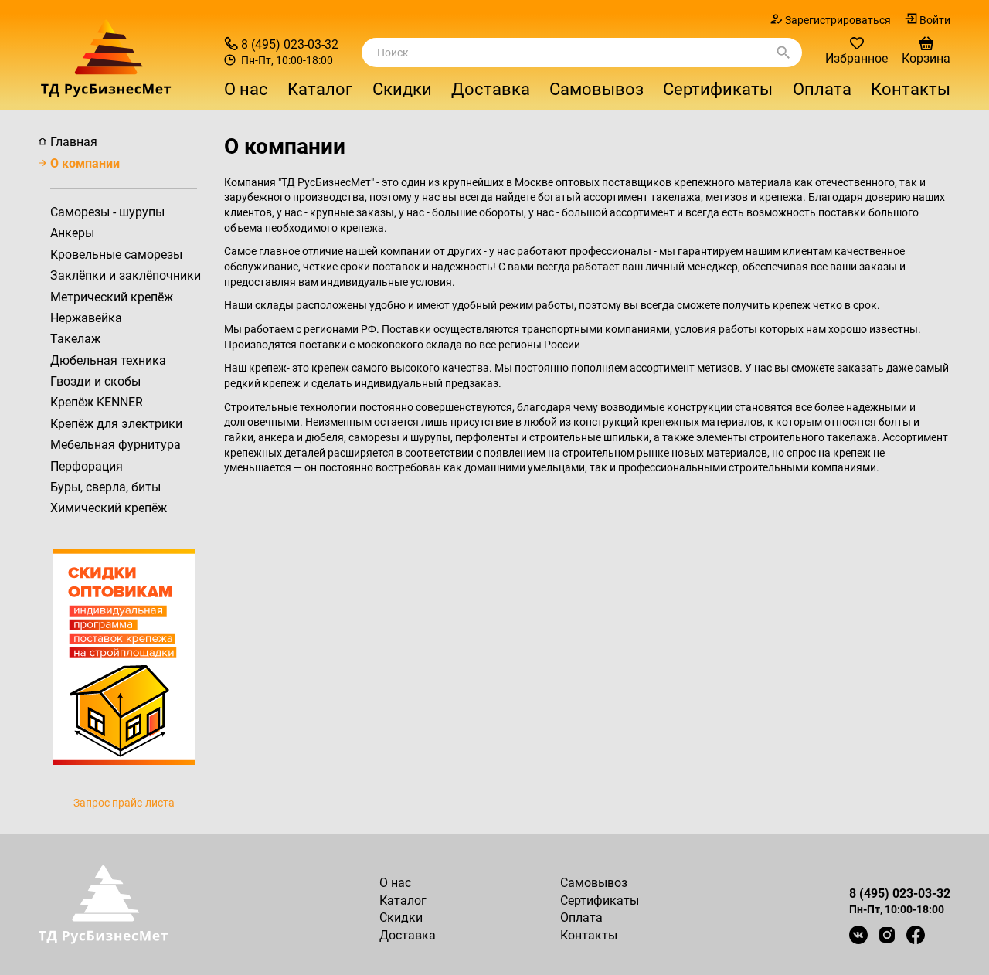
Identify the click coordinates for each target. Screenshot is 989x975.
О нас (246, 89)
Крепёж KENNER (96, 402)
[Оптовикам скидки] (124, 656)
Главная (73, 141)
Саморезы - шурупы (107, 212)
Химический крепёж (108, 508)
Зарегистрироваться (838, 20)
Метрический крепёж (111, 297)
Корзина (926, 58)
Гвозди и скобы (95, 381)
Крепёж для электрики (116, 423)
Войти (934, 20)
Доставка (490, 89)
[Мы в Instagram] (887, 935)
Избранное (856, 58)
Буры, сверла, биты (105, 487)
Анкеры (72, 233)
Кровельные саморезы (116, 254)
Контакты (910, 89)
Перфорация (86, 466)
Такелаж (75, 338)
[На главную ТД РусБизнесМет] (124, 58)
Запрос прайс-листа (124, 803)
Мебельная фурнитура (115, 444)
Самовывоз (596, 89)
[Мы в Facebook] (915, 935)
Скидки (402, 89)
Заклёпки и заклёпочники (125, 275)
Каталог (403, 900)
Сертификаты (718, 89)
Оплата (822, 89)
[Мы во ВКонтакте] (858, 935)
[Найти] (783, 52)
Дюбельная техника (108, 360)
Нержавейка (86, 318)
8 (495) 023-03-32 (289, 44)
